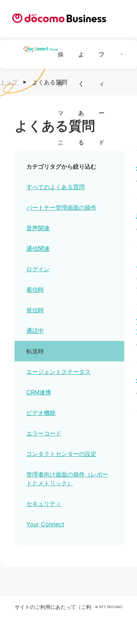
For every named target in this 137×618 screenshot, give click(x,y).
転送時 (35, 351)
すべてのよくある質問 (55, 187)
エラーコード (43, 433)
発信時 (35, 310)
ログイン (38, 269)
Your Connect (45, 524)
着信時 (35, 289)
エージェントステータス (58, 371)
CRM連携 (38, 392)
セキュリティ (43, 503)
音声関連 (38, 228)
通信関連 (38, 248)
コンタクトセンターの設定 (61, 453)
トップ (9, 82)
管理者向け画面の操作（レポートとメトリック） (67, 479)
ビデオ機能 (41, 412)
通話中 (35, 330)
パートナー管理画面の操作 (61, 207)
